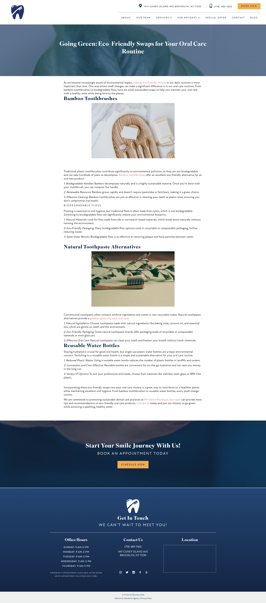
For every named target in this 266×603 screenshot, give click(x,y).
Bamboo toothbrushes (132, 175)
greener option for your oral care (109, 318)
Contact (238, 17)
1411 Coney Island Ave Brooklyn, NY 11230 (172, 6)
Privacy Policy (146, 598)
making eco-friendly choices (149, 82)
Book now (249, 6)
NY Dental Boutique (156, 399)
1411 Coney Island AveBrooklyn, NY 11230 (133, 553)
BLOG (254, 17)
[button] (164, 17)
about (126, 17)
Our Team (143, 17)
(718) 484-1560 (223, 6)
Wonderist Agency (131, 598)
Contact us (143, 403)
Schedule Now (133, 464)
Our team (175, 399)
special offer (215, 17)
